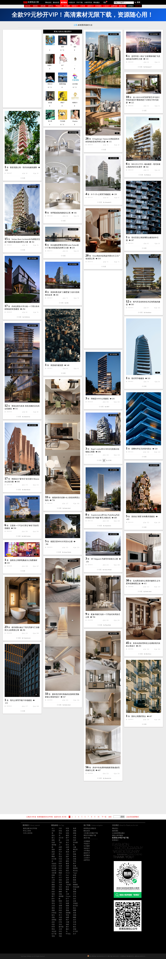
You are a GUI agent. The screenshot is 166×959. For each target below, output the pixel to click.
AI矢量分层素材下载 (91, 833)
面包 (74, 856)
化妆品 (54, 863)
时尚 (60, 863)
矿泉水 (54, 866)
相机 (53, 840)
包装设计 (75, 6)
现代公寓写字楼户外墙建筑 (21, 700)
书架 (60, 936)
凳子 (74, 863)
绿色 (67, 833)
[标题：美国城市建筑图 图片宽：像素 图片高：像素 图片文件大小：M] (62, 335)
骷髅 (67, 903)
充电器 (75, 903)
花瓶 (53, 917)
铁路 (74, 880)
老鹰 (60, 906)
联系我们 (115, 840)
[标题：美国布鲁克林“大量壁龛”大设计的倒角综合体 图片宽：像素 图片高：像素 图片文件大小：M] (62, 275)
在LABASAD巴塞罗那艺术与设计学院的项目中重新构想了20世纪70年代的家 (143, 100)
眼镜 (67, 889)
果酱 (53, 910)
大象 (74, 847)
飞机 (60, 842)
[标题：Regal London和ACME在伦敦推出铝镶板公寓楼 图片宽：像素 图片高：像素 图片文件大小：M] (103, 429)
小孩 (74, 835)
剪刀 (60, 915)
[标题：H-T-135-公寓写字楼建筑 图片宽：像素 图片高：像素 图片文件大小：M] (103, 173)
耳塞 (74, 889)
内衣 (74, 840)
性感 (53, 842)
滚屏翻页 (130, 6)
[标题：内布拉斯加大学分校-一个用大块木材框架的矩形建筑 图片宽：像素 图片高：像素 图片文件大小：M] (22, 279)
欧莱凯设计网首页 (90, 828)
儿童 (60, 885)
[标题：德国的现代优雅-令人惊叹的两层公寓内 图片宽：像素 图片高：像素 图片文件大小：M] (62, 436)
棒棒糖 (61, 896)
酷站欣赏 (56, 2)
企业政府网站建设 (118, 833)
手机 (74, 861)
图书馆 (61, 927)
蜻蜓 (74, 917)
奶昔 (60, 910)
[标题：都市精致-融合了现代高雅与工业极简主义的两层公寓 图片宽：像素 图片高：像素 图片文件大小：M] (22, 600)
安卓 (60, 908)
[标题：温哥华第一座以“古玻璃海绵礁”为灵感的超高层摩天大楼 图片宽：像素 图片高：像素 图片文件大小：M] (143, 42)
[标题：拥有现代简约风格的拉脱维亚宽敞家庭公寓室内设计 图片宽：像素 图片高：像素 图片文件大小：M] (62, 624)
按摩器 (54, 920)
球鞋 (53, 889)
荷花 (53, 929)
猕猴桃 (75, 885)
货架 (60, 880)
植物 (74, 833)
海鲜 (67, 924)
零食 (67, 915)
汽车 (60, 828)
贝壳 (60, 924)
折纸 (74, 896)
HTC (60, 875)
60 (104, 2)
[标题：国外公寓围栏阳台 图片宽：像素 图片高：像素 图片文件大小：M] (143, 686)
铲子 (67, 899)
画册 (67, 866)
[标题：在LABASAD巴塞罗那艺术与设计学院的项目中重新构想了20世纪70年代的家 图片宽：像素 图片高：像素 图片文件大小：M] (143, 84)
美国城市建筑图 (56, 365)
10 (98, 817)
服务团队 (115, 831)
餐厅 (53, 896)
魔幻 (67, 929)
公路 (67, 859)
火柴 (67, 894)
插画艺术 (90, 6)
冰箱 (74, 859)
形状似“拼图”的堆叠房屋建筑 (143, 517)
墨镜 (67, 910)
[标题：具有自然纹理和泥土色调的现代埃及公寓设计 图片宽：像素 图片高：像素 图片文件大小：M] (143, 618)
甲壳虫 (68, 934)
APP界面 (87, 851)
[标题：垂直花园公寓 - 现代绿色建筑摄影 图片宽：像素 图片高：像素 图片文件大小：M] (22, 137)
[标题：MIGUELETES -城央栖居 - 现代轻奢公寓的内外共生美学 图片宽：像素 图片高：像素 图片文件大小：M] (143, 139)
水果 (53, 831)
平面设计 (59, 6)
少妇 (67, 854)
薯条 (53, 908)
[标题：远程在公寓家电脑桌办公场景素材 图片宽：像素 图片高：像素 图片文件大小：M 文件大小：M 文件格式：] (22, 549)
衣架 (53, 924)
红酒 (60, 866)
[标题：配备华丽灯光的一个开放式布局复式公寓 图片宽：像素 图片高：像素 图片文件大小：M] (103, 593)
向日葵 (54, 859)
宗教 (74, 854)
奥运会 (75, 870)
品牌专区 (114, 6)
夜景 (74, 877)
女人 (53, 828)
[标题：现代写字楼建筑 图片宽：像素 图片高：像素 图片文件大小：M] (143, 346)
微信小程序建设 (117, 835)
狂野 (53, 854)
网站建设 (96, 2)
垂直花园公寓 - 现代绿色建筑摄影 (23, 167)
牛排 (74, 924)
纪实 (60, 868)
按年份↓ (51, 6)
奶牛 (53, 899)
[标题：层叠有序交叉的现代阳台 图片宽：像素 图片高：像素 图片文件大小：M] (143, 418)
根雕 (67, 906)
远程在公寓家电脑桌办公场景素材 (23, 560)
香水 (53, 877)
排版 (60, 894)
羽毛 (60, 931)
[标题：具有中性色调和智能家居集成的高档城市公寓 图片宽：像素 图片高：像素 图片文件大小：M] (103, 697)
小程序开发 (88, 2)
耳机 (74, 838)
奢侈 (67, 863)
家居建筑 (98, 6)
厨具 (67, 901)
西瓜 (67, 870)
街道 (60, 859)
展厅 (67, 927)
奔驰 (74, 875)
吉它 (74, 920)
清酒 (74, 915)
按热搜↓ (43, 6)
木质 (74, 922)
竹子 (60, 877)
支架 (67, 908)
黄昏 (53, 901)
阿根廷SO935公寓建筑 (100, 399)
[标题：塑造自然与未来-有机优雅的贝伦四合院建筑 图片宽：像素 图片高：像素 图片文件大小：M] (22, 363)
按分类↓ (28, 6)
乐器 (60, 917)
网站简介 (115, 828)
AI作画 (82, 6)
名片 (67, 842)
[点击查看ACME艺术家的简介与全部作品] (104, 460)
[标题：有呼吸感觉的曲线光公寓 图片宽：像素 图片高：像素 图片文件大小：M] (62, 169)
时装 (67, 828)
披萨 (60, 849)
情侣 (74, 882)
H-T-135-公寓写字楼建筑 (101, 194)
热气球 (75, 906)
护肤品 (54, 913)
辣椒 (60, 934)
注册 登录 (138, 6)
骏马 (53, 915)
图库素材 (64, 2)
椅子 (67, 838)
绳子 (67, 920)
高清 (67, 852)
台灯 (74, 899)
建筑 (67, 835)
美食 (53, 849)
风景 (67, 831)
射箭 (53, 882)
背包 (53, 903)
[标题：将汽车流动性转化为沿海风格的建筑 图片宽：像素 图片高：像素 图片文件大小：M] (143, 276)
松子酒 (54, 934)
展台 (74, 927)
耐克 (67, 887)
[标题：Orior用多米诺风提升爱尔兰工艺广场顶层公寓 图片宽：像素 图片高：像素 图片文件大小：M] (103, 230)
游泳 (60, 882)
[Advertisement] (22, 69)
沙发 (67, 840)
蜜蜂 (67, 882)
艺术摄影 (67, 6)
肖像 (74, 866)
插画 (53, 852)
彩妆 (60, 831)
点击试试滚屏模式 (132, 817)
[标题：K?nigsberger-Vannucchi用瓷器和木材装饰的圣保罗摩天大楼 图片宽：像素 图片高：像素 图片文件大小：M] (103, 84)
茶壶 (74, 913)
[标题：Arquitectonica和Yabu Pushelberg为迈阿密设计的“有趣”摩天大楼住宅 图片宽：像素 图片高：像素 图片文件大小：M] (103, 489)
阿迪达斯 (76, 887)
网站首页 (48, 2)
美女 (53, 835)
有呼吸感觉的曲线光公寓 (60, 213)
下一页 (104, 817)
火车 (74, 894)
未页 (110, 817)
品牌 (60, 847)
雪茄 (53, 936)
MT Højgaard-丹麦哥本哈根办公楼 (104, 559)
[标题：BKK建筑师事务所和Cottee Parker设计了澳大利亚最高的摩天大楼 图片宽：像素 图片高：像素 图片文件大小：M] (62, 234)
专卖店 (54, 931)
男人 (60, 854)
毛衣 (60, 887)
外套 (60, 913)
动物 (74, 831)
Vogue (75, 873)
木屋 (60, 929)
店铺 (74, 929)
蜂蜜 (60, 873)
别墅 (67, 868)
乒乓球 (75, 931)
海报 (53, 894)
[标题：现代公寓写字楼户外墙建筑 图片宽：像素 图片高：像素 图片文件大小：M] (22, 670)
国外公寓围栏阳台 (138, 716)
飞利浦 (68, 885)
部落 (53, 875)
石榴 (67, 922)
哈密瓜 (54, 870)
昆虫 (60, 833)
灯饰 (60, 922)
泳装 (74, 901)
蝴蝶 (74, 910)
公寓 (53, 880)
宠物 (74, 892)
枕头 (74, 908)
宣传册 (75, 842)
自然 (67, 847)
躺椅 (60, 892)
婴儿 (53, 838)
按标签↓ (35, 6)
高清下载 (122, 6)
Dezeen (68, 896)
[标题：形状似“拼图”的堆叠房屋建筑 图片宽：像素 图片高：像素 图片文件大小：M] (143, 488)
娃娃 (53, 892)
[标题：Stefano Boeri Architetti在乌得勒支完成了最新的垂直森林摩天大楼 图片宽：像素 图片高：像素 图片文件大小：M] (22, 210)
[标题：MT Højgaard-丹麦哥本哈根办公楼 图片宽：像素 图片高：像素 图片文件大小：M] (103, 544)
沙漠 (53, 906)
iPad (67, 875)
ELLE (68, 873)
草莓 (60, 889)
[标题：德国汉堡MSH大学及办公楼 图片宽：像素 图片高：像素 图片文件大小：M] (62, 526)
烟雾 (67, 917)
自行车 (61, 838)
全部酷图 (87, 841)
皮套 (53, 922)
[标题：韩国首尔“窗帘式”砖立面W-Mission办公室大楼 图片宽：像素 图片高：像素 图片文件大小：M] (22, 449)
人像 (67, 849)
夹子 (74, 934)
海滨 (67, 877)
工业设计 (106, 6)
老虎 (74, 828)
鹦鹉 (53, 856)
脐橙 (53, 887)
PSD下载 (80, 2)
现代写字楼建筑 (137, 378)
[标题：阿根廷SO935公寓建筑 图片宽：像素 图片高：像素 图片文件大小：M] (103, 373)
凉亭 (67, 880)
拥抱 (53, 885)
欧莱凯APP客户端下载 (120, 838)
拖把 (60, 920)
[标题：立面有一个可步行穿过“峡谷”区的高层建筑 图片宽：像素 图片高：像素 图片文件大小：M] (22, 509)
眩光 (67, 845)
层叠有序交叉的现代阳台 (141, 449)
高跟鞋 (75, 868)
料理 (53, 927)
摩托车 (75, 849)
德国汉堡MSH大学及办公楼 (61, 542)
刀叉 (60, 903)
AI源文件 (72, 2)
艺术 (60, 852)
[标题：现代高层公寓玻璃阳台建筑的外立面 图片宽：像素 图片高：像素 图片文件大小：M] (143, 207)
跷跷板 (68, 913)
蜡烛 (60, 901)
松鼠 (60, 870)
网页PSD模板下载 (90, 835)
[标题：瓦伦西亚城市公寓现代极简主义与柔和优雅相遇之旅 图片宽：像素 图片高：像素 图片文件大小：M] (143, 555)
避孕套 (54, 845)
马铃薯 (54, 873)
